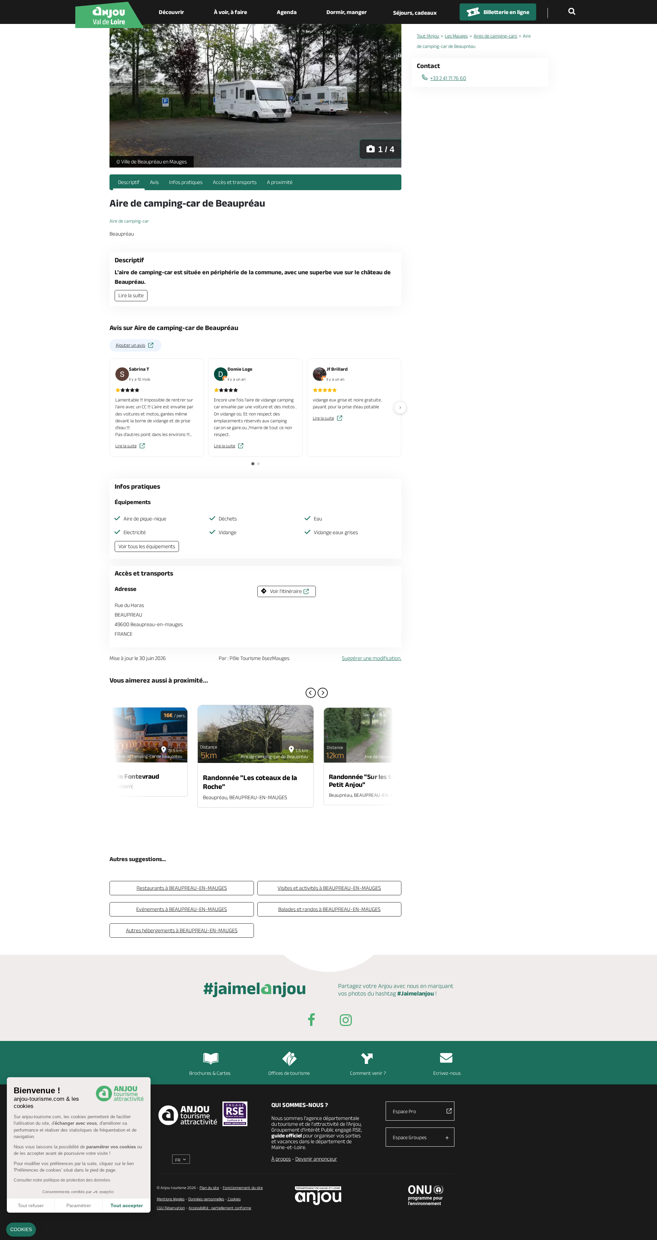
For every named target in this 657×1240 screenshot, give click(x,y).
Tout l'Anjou (428, 36)
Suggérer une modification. (371, 658)
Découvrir (171, 12)
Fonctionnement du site (243, 1187)
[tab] (252, 463)
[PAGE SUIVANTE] (323, 693)
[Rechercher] (573, 12)
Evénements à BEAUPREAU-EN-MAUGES (181, 909)
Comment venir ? (368, 1073)
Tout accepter (127, 1205)
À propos (281, 1159)
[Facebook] (311, 1021)
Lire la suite (131, 295)
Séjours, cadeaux (415, 13)
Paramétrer (78, 1205)
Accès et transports (235, 182)
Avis (154, 182)
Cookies (234, 1199)
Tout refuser (31, 1205)
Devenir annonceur (316, 1159)
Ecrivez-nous (447, 1073)
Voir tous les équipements (146, 546)
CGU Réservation (171, 1207)
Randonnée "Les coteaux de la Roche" (250, 782)
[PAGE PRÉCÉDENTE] (311, 693)
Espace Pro (404, 1111)
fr (177, 1160)
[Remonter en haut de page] (643, 1226)
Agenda (287, 12)
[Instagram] (345, 1021)
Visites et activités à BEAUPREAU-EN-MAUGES (329, 888)
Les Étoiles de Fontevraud (120, 776)
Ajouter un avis (130, 345)
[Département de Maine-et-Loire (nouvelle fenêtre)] (318, 1195)
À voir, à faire (230, 12)
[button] (21, 1230)
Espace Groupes (410, 1137)
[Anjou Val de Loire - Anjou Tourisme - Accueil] (109, 15)
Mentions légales (170, 1199)
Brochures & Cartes (210, 1073)
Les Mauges (456, 36)
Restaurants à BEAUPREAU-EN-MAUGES (182, 888)
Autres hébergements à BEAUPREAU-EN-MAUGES (181, 930)
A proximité (280, 182)
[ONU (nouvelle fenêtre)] (426, 1195)
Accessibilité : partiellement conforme (220, 1207)
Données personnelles (206, 1199)
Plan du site (209, 1187)
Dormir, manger (346, 12)
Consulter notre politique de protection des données (62, 1180)
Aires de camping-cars (495, 36)
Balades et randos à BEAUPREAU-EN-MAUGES (329, 909)
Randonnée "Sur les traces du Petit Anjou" (372, 781)
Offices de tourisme (289, 1073)
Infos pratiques (186, 182)
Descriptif (129, 182)
